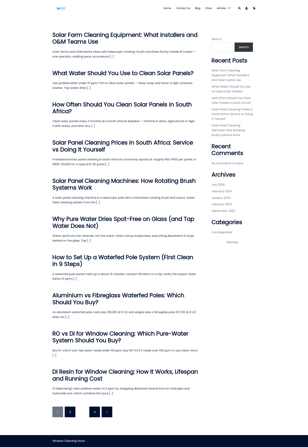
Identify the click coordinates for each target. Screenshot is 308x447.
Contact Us (183, 8)
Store (208, 8)
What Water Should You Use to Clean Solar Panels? (123, 73)
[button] (239, 8)
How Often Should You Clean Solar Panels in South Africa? (122, 107)
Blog (197, 8)
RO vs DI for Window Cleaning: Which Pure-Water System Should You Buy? (120, 337)
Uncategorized (222, 232)
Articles (221, 8)
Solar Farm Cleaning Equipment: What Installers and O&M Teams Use (124, 38)
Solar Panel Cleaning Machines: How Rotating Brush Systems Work (124, 184)
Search (217, 39)
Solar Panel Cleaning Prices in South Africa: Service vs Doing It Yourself (122, 145)
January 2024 (221, 198)
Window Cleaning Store (68, 441)
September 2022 (223, 211)
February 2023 (222, 204)
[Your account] (246, 8)
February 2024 (222, 191)
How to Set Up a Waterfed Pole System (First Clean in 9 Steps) (122, 260)
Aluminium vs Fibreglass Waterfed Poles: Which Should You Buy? (118, 298)
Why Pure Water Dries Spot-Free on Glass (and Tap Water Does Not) (123, 222)
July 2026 (218, 185)
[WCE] (60, 8)
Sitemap (232, 242)
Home (167, 8)
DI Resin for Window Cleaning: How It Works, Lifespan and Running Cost (125, 375)
